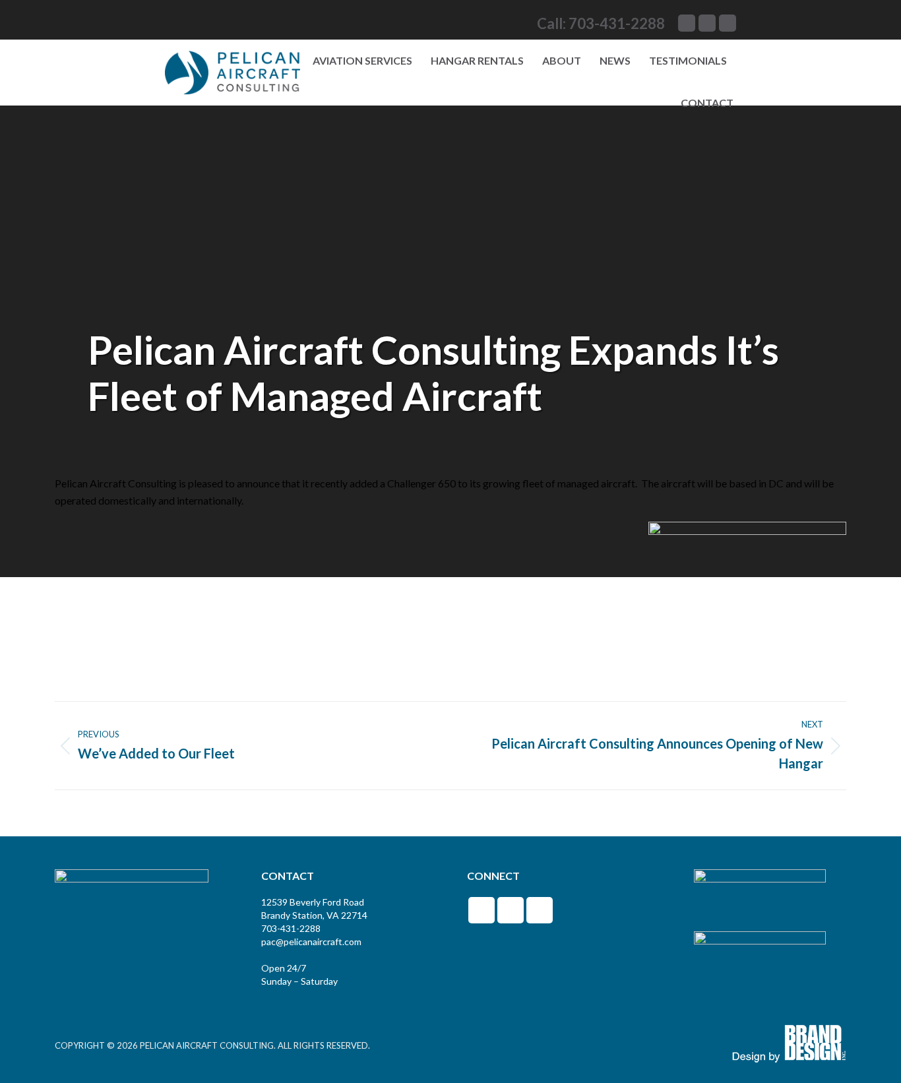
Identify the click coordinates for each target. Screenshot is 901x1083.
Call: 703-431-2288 (601, 23)
